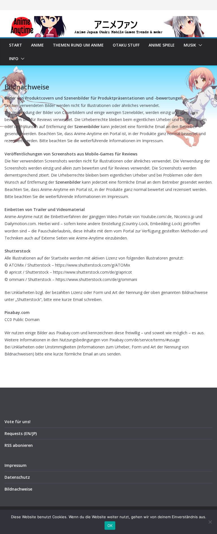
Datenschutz (17, 477)
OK (110, 525)
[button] (199, 45)
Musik (190, 45)
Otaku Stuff (126, 45)
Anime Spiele (162, 45)
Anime (37, 45)
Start (15, 45)
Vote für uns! (18, 421)
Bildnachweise (18, 489)
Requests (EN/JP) (21, 433)
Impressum (16, 465)
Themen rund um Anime (78, 45)
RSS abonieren (19, 445)
